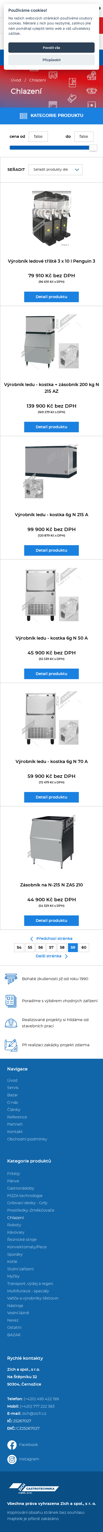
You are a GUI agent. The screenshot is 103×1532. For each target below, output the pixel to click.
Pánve (13, 1181)
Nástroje (15, 1306)
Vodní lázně (18, 1313)
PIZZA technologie (25, 1196)
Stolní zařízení (20, 1269)
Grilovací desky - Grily (27, 1203)
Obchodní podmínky (27, 1139)
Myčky (13, 1276)
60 (83, 947)
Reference (17, 1117)
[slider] (93, 147)
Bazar (12, 1095)
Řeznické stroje (22, 1240)
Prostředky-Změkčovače (30, 1210)
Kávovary (15, 1232)
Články (13, 1110)
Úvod (16, 80)
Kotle (12, 1262)
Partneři (15, 1124)
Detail (51, 297)
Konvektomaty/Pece (27, 1247)
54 (19, 947)
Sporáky (15, 1254)
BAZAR (14, 1335)
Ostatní (14, 1328)
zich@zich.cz (34, 1414)
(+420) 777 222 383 (37, 1406)
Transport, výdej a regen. (30, 1284)
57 (51, 947)
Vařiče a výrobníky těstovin (32, 1298)
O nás (12, 1102)
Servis (12, 1088)
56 (40, 947)
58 (62, 947)
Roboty (14, 1225)
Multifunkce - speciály (28, 1291)
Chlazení (37, 80)
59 (73, 947)
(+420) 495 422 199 (41, 1399)
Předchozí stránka (54, 939)
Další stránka (49, 956)
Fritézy (13, 1174)
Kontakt (15, 1132)
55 (30, 947)
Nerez (12, 1320)
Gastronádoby (20, 1188)
